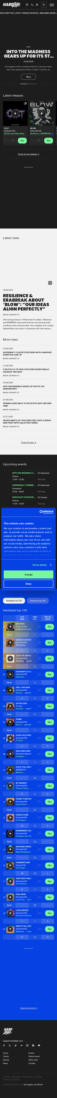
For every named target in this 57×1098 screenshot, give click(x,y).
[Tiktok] (15, 1045)
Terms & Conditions (11, 1079)
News (5, 1063)
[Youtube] (39, 1045)
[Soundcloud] (21, 1045)
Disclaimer (16, 1077)
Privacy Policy (28, 1077)
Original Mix (21, 865)
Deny (28, 583)
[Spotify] (33, 1045)
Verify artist (33, 1060)
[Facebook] (4, 1045)
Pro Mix (19, 706)
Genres (6, 1060)
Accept (28, 574)
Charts (6, 1056)
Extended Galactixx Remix (27, 754)
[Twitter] (10, 1045)
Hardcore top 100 (38, 600)
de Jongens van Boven (33, 1084)
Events (31, 1053)
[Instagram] (27, 1045)
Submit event (34, 1056)
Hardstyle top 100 (14, 600)
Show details (39, 565)
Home (5, 1053)
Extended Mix (9, 131)
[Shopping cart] (32, 4)
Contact (31, 1063)
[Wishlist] (27, 4)
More (28, 77)
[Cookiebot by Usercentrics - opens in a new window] (40, 512)
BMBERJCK (21, 770)
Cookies (6, 1077)
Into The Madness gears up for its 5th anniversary (28, 56)
